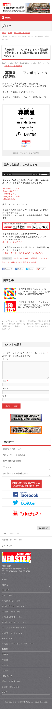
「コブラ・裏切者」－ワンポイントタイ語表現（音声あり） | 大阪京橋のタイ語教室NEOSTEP (34, 304)
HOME (4, 579)
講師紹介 (5, 649)
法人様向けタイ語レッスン (12, 633)
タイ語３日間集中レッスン (12, 617)
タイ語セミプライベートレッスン (15, 612)
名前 (5, 381)
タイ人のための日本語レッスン (14, 628)
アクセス (7, 467)
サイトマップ (7, 546)
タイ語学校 (23, 258)
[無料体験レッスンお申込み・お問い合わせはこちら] (26, 228)
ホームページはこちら (12, 242)
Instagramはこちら (11, 196)
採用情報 (5, 671)
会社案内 (5, 654)
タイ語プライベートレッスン (13, 606)
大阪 (8, 262)
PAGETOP (43, 528)
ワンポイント (43, 258)
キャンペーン (7, 638)
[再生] (4, 174)
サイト (5, 396)
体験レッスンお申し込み (11, 681)
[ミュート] (39, 174)
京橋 (28, 262)
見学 (24, 262)
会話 (3, 262)
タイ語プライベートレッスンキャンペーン (18, 644)
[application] (26, 174)
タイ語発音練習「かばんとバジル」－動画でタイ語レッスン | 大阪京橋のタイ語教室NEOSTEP (34, 291)
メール (6, 388)
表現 (20, 262)
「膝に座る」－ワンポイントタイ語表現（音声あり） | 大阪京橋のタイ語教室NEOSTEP (38, 323)
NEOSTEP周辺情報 (12, 461)
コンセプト (6, 590)
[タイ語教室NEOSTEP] (26, 10)
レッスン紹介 (7, 595)
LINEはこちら (8, 199)
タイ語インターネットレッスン (14, 622)
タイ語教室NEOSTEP (22, 702)
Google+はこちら (10, 191)
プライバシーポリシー (10, 533)
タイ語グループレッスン (11, 601)
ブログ (4, 692)
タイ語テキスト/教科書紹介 (15, 473)
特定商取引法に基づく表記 (12, 540)
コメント (6, 359)
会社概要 (5, 660)
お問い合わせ (7, 676)
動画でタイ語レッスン (13, 449)
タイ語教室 (33, 258)
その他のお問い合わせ (10, 687)
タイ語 (15, 258)
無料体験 (13, 262)
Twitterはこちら (9, 194)
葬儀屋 (33, 262)
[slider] (45, 174)
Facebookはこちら (11, 188)
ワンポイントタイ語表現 (13, 66)
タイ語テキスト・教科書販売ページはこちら (22, 253)
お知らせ (5, 585)
